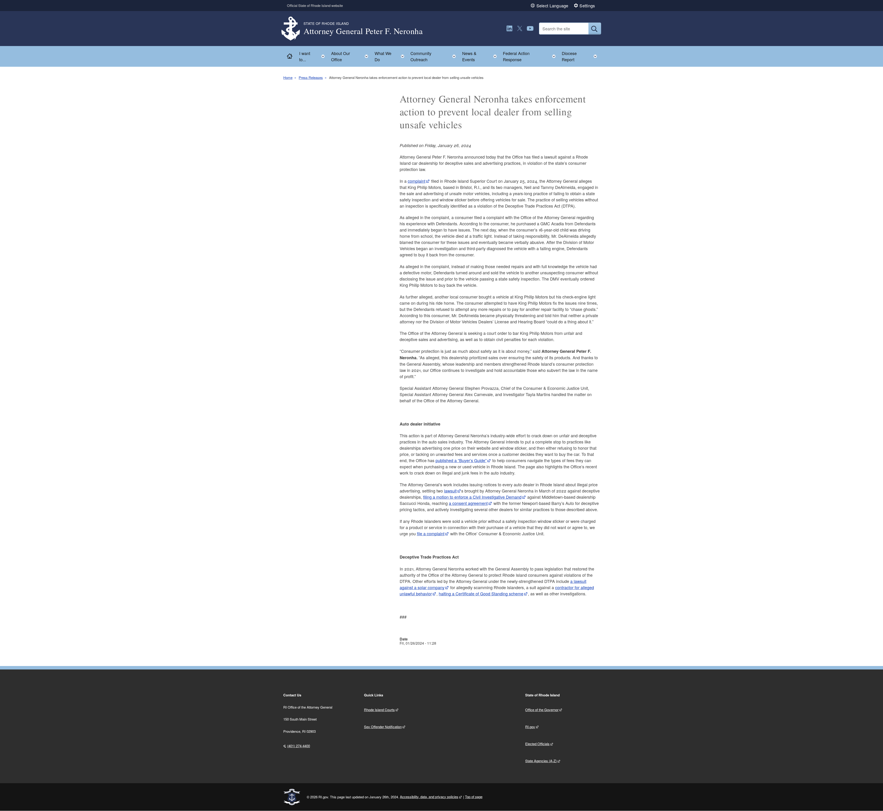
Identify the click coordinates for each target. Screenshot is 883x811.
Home (287, 77)
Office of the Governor (542, 709)
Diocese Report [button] (581, 56)
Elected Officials (537, 743)
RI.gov (530, 726)
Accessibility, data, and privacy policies (429, 796)
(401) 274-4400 (298, 745)
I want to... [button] (313, 56)
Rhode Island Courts (379, 709)
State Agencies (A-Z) (541, 760)
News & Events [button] (480, 56)
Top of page (473, 796)
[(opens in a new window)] (509, 28)
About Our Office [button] (351, 56)
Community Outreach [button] (434, 56)
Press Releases (311, 77)
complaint (416, 181)
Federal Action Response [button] (530, 56)
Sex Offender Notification (383, 726)
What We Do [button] (391, 56)
